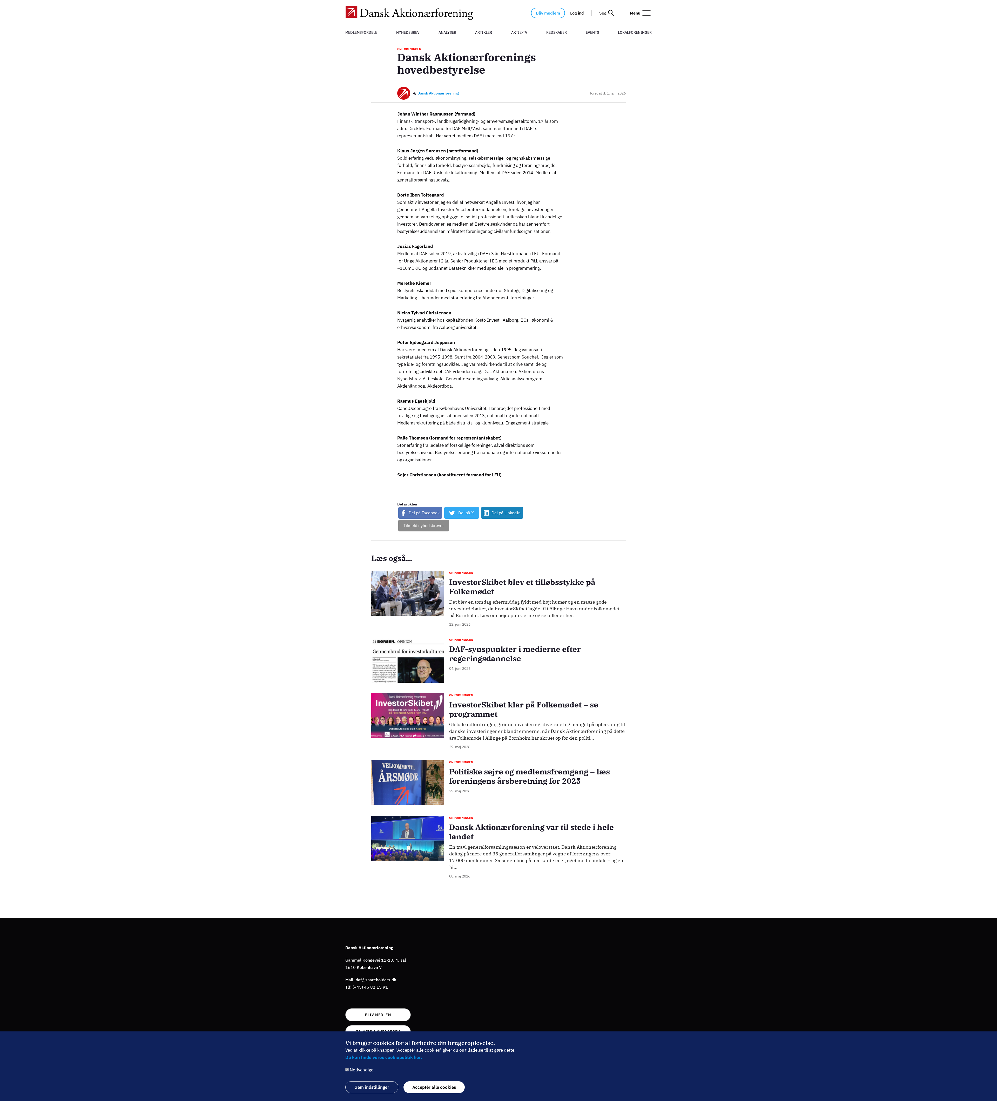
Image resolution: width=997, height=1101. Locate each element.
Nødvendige (361, 1070)
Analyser (447, 32)
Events (592, 32)
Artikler (483, 32)
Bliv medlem (548, 13)
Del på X (466, 512)
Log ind (577, 13)
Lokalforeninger (635, 32)
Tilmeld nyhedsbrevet (423, 525)
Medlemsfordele (361, 32)
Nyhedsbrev (408, 32)
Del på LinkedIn (506, 512)
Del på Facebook (424, 512)
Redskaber (556, 32)
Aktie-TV (519, 32)
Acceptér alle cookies (434, 1087)
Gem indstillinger (371, 1087)
